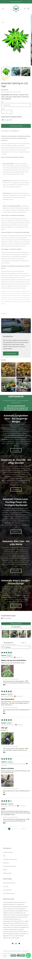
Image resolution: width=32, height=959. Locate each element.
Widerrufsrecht (26, 951)
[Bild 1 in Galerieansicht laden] (6, 71)
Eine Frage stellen (16, 627)
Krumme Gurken (9, 951)
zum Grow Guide (7, 890)
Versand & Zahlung (8, 852)
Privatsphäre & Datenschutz (10, 859)
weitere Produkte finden (9, 883)
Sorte (2, 101)
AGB (4, 855)
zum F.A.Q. (5, 886)
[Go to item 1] (6, 634)
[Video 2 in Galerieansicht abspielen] (25, 71)
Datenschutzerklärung (7, 953)
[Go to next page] (25, 829)
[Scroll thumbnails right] (29, 634)
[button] (3, 8)
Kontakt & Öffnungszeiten (9, 866)
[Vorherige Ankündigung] (3, 1)
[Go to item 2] (14, 634)
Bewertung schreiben (16, 623)
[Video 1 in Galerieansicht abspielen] (16, 71)
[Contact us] (28, 955)
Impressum (6, 862)
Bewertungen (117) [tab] (8, 642)
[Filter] (2, 647)
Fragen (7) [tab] (23, 642)
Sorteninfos (16, 450)
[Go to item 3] (22, 634)
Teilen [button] (4, 313)
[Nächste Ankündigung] (29, 1)
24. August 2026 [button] (8, 120)
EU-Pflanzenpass (7, 873)
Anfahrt (5, 869)
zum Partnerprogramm (9, 893)
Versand (7, 91)
